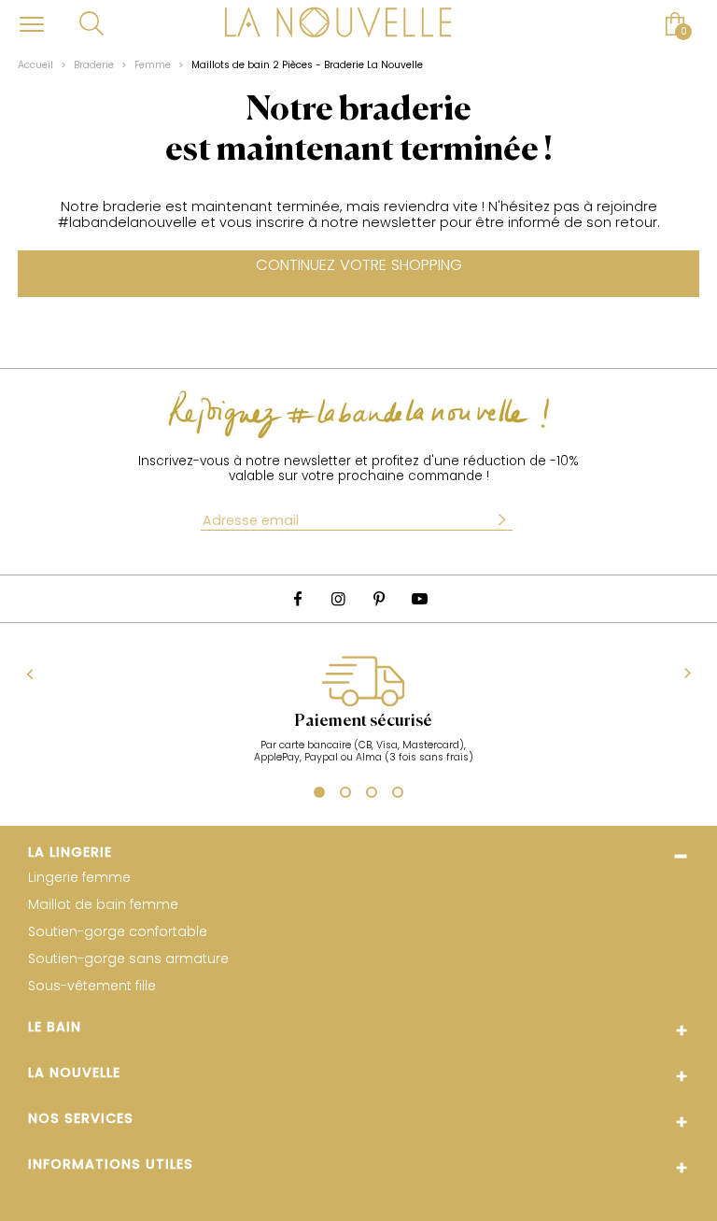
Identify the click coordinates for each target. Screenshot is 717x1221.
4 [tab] (397, 795)
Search (91, 23)
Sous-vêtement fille (92, 986)
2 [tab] (345, 795)
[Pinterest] (379, 599)
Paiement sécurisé (363, 721)
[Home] (338, 24)
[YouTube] (420, 599)
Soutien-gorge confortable (117, 932)
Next (687, 674)
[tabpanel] (362, 719)
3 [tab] (371, 795)
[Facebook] (297, 599)
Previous (30, 674)
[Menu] (32, 23)
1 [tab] (317, 795)
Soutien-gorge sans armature (128, 959)
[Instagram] (337, 599)
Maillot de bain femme (103, 905)
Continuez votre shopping (359, 265)
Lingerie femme (79, 878)
